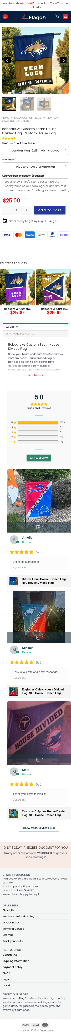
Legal (6, 979)
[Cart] (65, 17)
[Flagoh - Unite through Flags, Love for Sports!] (33, 17)
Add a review (39, 458)
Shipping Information (16, 961)
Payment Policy (12, 967)
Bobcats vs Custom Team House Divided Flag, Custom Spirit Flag (54, 309)
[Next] (63, 60)
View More (34, 375)
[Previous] (8, 60)
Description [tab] (12, 326)
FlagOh (23, 998)
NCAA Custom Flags (28, 118)
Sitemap (8, 935)
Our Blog (8, 985)
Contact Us (10, 954)
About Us (8, 910)
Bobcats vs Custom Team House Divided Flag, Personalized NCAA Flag (17, 309)
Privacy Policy (11, 922)
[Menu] (5, 17)
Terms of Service (13, 929)
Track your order (13, 941)
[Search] (57, 16)
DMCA (6, 973)
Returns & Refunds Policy (18, 916)
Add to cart (50, 210)
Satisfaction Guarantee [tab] (20, 333)
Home (5, 118)
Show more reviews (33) (39, 828)
